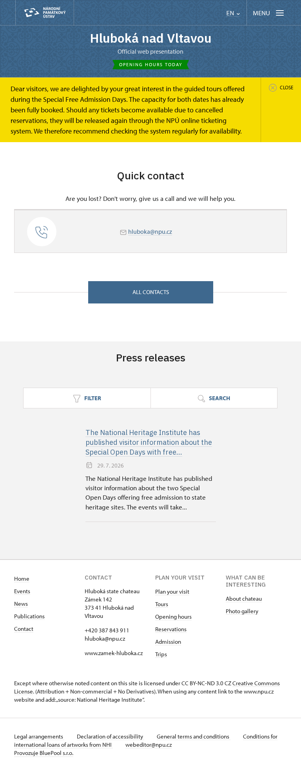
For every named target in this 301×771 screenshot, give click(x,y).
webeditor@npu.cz (148, 744)
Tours (161, 604)
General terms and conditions (193, 736)
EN (231, 13)
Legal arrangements (39, 736)
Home (21, 578)
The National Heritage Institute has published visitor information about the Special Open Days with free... (148, 442)
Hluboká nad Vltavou (151, 38)
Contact (23, 628)
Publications (29, 616)
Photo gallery (242, 611)
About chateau (244, 598)
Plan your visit (172, 591)
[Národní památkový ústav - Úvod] (44, 12)
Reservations (171, 629)
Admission (168, 641)
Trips (161, 654)
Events (22, 591)
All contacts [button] (150, 292)
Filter (92, 398)
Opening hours (173, 616)
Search (219, 398)
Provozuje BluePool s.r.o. (43, 753)
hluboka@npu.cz (150, 231)
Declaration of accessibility (110, 736)
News (21, 603)
